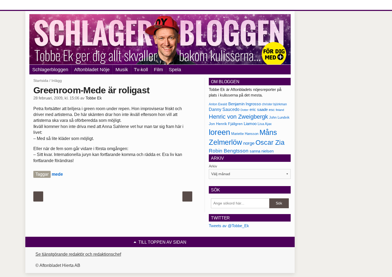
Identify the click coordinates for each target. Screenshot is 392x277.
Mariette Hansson (244, 134)
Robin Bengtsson (229, 151)
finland (280, 109)
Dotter (245, 109)
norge (248, 143)
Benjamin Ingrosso (244, 104)
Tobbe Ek (94, 98)
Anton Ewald (218, 104)
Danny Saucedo (224, 109)
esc (272, 109)
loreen (219, 132)
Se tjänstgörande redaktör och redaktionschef (78, 254)
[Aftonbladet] (49, 5)
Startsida (40, 80)
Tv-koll (141, 69)
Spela (175, 69)
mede (57, 174)
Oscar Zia (270, 142)
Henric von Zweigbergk (238, 116)
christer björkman (274, 104)
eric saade (259, 109)
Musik (121, 69)
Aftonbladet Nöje (92, 69)
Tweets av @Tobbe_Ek (229, 225)
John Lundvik (279, 117)
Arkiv (213, 166)
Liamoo (250, 124)
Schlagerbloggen (50, 69)
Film (158, 69)
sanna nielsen (262, 151)
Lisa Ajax (265, 124)
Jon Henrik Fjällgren (226, 124)
